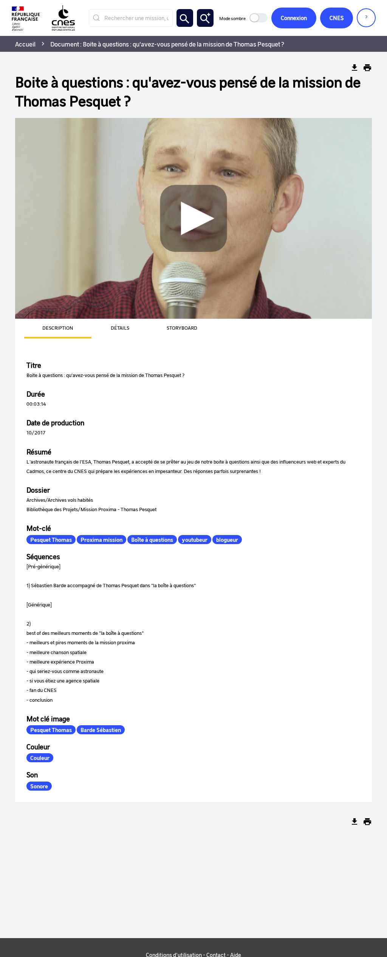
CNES (337, 18)
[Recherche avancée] (205, 18)
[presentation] (48, 328)
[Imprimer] (367, 67)
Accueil (25, 44)
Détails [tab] (120, 327)
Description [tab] (57, 327)
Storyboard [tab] (182, 327)
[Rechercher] (184, 18)
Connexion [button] (294, 18)
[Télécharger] (354, 67)
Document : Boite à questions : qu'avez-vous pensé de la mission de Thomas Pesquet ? (167, 44)
